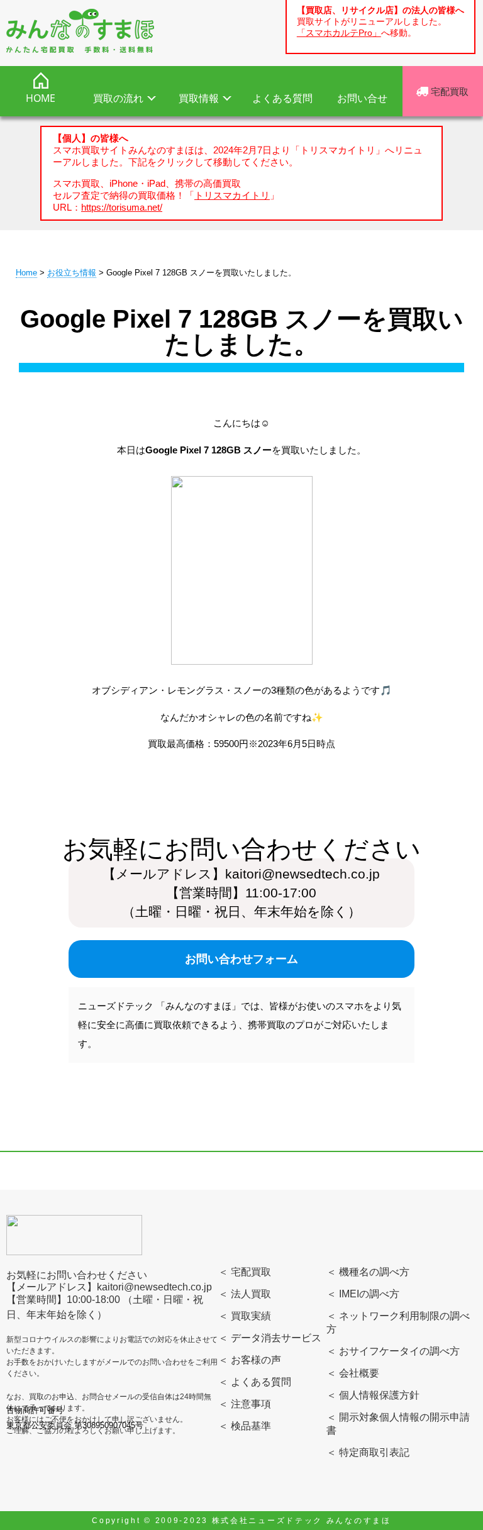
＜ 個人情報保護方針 (372, 1395)
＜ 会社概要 (352, 1373)
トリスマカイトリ (232, 195)
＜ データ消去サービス (269, 1338)
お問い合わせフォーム (241, 959)
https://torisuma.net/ (121, 207)
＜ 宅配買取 (244, 1272)
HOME (40, 98)
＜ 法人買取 (244, 1294)
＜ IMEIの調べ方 (362, 1294)
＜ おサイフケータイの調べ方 (393, 1351)
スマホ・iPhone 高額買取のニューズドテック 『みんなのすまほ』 (80, 31)
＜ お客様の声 (249, 1360)
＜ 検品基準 (244, 1426)
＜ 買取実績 (244, 1316)
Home (26, 272)
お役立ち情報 (71, 272)
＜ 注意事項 (244, 1404)
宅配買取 (448, 91)
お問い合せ (362, 98)
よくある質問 (282, 98)
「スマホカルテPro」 (339, 33)
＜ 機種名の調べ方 (367, 1272)
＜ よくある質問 (254, 1382)
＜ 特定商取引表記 (367, 1452)
